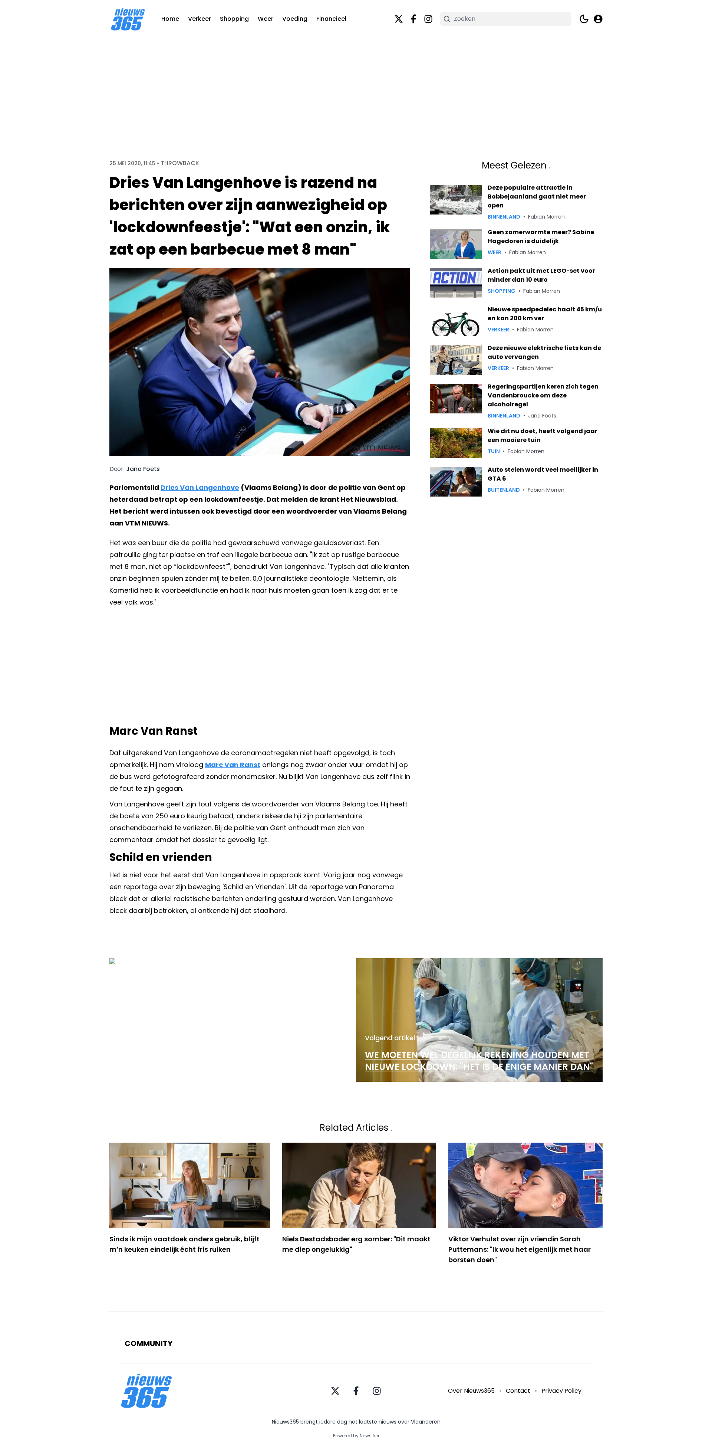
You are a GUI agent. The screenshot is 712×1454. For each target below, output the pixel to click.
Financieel (331, 18)
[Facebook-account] (413, 18)
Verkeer (199, 18)
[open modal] (598, 18)
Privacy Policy (561, 1390)
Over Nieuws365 (471, 1390)
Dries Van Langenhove (200, 487)
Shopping (234, 18)
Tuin (494, 451)
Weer (265, 18)
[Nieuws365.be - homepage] (127, 19)
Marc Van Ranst (232, 764)
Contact (518, 1390)
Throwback (180, 163)
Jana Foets (143, 469)
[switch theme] (584, 19)
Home (170, 18)
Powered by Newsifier (356, 1436)
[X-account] (398, 18)
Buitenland (504, 490)
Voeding (294, 18)
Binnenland (504, 216)
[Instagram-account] (428, 18)
